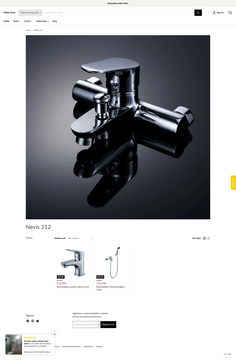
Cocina (27, 21)
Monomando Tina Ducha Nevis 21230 (110, 288)
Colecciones (41, 21)
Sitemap (99, 346)
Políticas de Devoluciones (71, 346)
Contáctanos (88, 346)
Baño (16, 21)
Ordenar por (60, 238)
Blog (55, 21)
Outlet (6, 21)
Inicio (28, 30)
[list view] (208, 238)
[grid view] (204, 238)
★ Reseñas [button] (233, 183)
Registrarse (108, 324)
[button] (55, 334)
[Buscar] (198, 13)
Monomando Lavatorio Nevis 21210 (73, 286)
